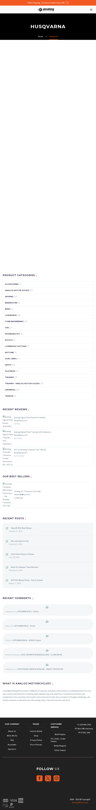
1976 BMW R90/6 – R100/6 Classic (27, 640)
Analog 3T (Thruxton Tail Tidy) (27, 491)
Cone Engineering (14, 321)
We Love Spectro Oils (20, 541)
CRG (7, 328)
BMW (7, 309)
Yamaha (9, 396)
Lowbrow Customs (15, 346)
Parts (8, 365)
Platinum (10, 371)
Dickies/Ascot (12, 334)
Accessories (11, 284)
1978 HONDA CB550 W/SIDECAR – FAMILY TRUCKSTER (40, 669)
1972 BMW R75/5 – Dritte (28, 611)
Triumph (9, 377)
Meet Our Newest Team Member (24, 567)
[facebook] (39, 778)
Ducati (8, 340)
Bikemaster (11, 303)
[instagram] (57, 778)
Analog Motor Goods (17, 290)
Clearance (10, 315)
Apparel (9, 296)
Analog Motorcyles (80, 802)
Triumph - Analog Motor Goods (22, 383)
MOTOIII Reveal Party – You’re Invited (27, 580)
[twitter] (48, 778)
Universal (10, 390)
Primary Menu (91, 10)
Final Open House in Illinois (22, 554)
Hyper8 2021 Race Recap (21, 528)
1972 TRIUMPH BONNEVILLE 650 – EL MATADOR (41, 654)
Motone (9, 352)
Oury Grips (11, 359)
